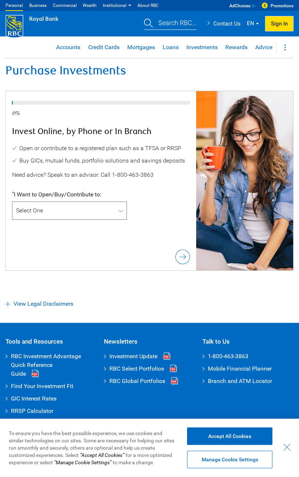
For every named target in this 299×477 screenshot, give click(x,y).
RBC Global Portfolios (137, 381)
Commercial (65, 5)
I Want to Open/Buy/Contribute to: (57, 194)
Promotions (282, 5)
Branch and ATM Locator (240, 381)
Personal (14, 5)
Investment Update (133, 356)
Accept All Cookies (229, 436)
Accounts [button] (68, 47)
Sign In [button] (279, 23)
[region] (149, 448)
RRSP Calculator (32, 410)
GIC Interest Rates (34, 398)
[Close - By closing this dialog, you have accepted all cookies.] (287, 447)
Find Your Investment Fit (42, 386)
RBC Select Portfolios (136, 368)
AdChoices (240, 5)
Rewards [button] (236, 47)
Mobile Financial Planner (240, 368)
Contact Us (227, 23)
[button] (170, 24)
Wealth (90, 5)
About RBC (148, 5)
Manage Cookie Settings (230, 459)
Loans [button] (171, 47)
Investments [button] (202, 47)
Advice (263, 47)
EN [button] (250, 23)
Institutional (115, 5)
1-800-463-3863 (228, 356)
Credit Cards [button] (104, 47)
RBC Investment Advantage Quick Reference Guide (46, 365)
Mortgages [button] (141, 47)
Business (38, 5)
